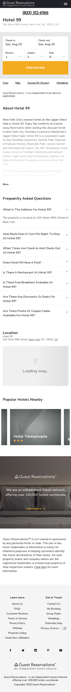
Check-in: (10, 40)
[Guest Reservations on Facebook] (12, 650)
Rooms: (9, 53)
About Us (17, 604)
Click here (40, 567)
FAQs (17, 608)
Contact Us (53, 604)
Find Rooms (35, 68)
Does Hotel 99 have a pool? (22, 263)
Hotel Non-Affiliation (17, 638)
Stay (5, 83)
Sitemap (17, 628)
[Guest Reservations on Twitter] (23, 650)
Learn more (9, 96)
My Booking (53, 608)
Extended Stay (53, 623)
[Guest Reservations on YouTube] (59, 650)
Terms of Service (17, 618)
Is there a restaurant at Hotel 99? (27, 272)
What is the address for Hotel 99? (27, 210)
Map (17, 83)
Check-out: (44, 40)
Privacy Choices (50, 628)
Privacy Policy (17, 623)
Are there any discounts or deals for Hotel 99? (29, 299)
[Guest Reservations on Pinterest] (48, 650)
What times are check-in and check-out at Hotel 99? (31, 250)
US (56, 339)
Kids (51, 53)
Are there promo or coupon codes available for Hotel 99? (26, 313)
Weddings (62, 83)
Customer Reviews (17, 613)
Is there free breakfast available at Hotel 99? (28, 284)
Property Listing (17, 633)
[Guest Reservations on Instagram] (36, 650)
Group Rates (53, 613)
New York (34, 339)
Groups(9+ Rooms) (38, 83)
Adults (31, 53)
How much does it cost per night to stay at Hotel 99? (31, 236)
